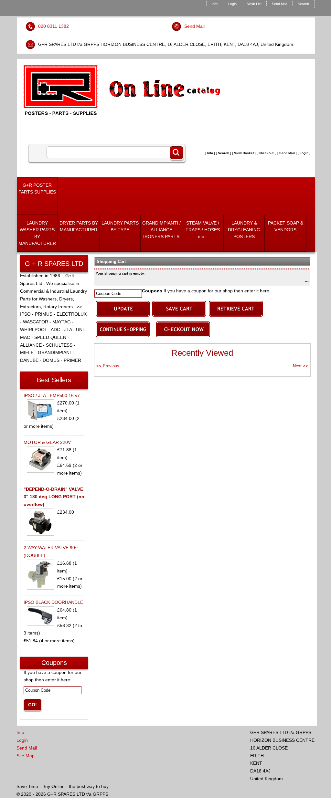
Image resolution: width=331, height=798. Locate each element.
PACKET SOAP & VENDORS (285, 226)
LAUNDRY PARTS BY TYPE (120, 226)
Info (215, 4)
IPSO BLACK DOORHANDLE (53, 602)
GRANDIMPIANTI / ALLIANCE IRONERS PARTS (161, 229)
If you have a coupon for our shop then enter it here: (206, 290)
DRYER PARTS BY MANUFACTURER (78, 226)
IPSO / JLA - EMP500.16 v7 (52, 395)
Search (303, 4)
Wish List (254, 4)
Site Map (25, 755)
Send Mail (279, 4)
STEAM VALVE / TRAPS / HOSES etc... (203, 229)
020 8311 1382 (53, 26)
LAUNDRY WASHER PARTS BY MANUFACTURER (37, 233)
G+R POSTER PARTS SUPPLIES (37, 188)
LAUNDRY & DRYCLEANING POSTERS (244, 229)
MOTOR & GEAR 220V (47, 442)
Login (232, 4)
